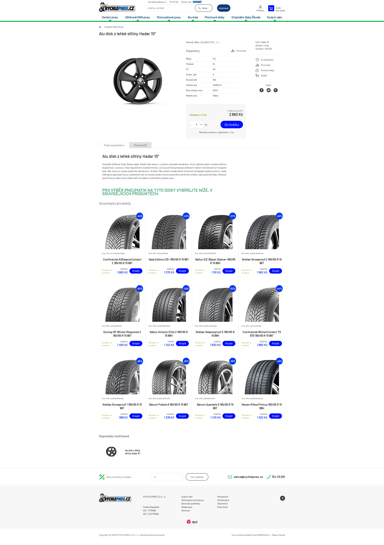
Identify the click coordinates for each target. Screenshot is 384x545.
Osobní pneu (110, 17)
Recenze (185, 510)
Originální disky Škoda (245, 17)
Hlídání (264, 75)
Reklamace (186, 507)
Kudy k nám (274, 17)
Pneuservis (222, 496)
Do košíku (232, 124)
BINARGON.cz (263, 535)
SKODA (268, 48)
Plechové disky (214, 17)
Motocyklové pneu (169, 17)
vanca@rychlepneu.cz (157, 2)
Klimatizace (223, 500)
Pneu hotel (222, 507)
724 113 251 (174, 2)
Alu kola (193, 17)
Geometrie (222, 503)
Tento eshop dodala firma (243, 535)
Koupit (135, 271)
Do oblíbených (267, 59)
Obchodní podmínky (190, 503)
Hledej (204, 8)
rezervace (224, 8)
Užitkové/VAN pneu (137, 17)
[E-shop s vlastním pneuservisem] (100, 27)
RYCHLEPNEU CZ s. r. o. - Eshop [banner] (117, 7)
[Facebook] (282, 498)
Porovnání (241, 50)
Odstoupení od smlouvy (192, 500)
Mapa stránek (278, 535)
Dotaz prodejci (267, 70)
